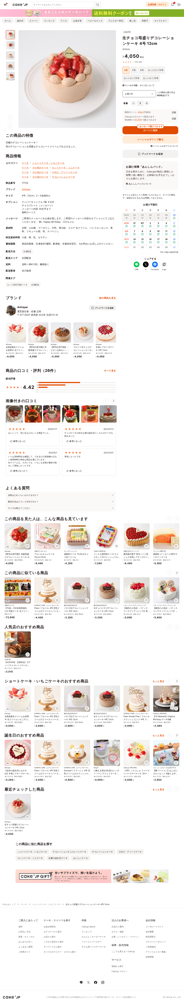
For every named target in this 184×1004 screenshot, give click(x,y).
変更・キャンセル (26, 936)
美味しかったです (72, 456)
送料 (20, 926)
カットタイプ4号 (155, 70)
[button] (113, 401)
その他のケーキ (40, 167)
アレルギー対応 (116, 20)
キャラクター (160, 20)
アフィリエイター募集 (156, 952)
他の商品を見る (107, 297)
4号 (126, 70)
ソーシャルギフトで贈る (150, 139)
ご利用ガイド (24, 952)
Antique (126, 49)
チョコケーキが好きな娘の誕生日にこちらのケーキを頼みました (88, 434)
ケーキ (25, 163)
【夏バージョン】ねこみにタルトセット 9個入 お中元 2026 (165, 773)
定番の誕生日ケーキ (58, 858)
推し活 (132, 20)
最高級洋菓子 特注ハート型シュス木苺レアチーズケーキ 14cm (135, 557)
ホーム (8, 20)
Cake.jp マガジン (119, 971)
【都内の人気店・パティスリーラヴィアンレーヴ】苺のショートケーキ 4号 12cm (136, 611)
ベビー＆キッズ (95, 20)
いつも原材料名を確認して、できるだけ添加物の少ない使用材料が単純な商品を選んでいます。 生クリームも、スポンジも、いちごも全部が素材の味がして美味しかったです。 (32, 461)
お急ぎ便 (77, 20)
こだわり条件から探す (54, 941)
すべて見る (110, 370)
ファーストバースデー (92, 941)
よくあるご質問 (25, 947)
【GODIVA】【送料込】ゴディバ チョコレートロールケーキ (17, 665)
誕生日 (20, 20)
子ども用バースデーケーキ (94, 947)
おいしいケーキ (80, 858)
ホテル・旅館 (118, 931)
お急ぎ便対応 (50, 926)
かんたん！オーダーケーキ (94, 936)
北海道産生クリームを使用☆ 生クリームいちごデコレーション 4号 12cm (17, 719)
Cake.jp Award (88, 926)
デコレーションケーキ (63, 176)
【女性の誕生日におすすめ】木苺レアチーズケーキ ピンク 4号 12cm (17, 773)
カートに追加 (150, 129)
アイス (64, 20)
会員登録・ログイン (157, 4)
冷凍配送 (27, 251)
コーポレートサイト (155, 926)
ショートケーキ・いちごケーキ (48, 163)
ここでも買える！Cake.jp (123, 951)
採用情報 (150, 957)
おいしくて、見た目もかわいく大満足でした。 (29, 433)
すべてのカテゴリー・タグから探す (60, 952)
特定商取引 (151, 936)
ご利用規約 (151, 947)
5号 (134, 70)
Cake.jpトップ (9, 904)
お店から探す (50, 936)
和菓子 (145, 20)
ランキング (49, 20)
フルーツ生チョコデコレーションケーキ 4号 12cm (83, 350)
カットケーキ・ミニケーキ (66, 167)
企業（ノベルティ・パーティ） (126, 936)
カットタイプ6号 (151, 78)
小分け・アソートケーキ (64, 172)
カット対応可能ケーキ (17, 284)
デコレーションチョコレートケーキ (69, 851)
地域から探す (118, 966)
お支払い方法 (24, 931)
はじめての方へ (25, 941)
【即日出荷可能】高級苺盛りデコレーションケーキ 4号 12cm (38, 350)
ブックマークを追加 (152, 153)
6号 (142, 70)
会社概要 (150, 931)
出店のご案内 (118, 926)
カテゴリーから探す (53, 931)
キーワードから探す (53, 947)
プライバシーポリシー (156, 941)
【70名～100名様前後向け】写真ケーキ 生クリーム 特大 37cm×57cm (17, 611)
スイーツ (33, 20)
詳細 (174, 112)
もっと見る (158, 681)
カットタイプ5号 (131, 78)
